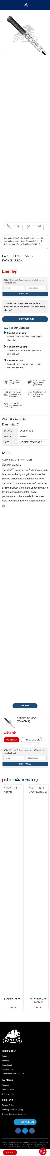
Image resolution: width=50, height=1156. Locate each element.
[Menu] (4, 5)
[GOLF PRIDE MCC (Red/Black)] (37, 890)
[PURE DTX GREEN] (12, 890)
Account (5, 1085)
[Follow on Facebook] (18, 1131)
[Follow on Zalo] (25, 1131)
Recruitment (7, 1065)
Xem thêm (25, 706)
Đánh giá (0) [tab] (10, 424)
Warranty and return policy (12, 1109)
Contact (5, 1056)
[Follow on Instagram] (32, 1131)
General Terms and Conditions (14, 1114)
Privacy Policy (8, 1105)
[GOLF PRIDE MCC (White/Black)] (9, 722)
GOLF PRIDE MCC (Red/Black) (37, 1000)
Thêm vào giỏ (33, 740)
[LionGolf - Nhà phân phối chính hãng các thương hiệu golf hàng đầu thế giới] (26, 5)
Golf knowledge (8, 1094)
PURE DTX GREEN (12, 999)
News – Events (8, 1089)
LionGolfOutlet (8, 1069)
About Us (6, 1061)
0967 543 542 (26, 319)
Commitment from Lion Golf (13, 1074)
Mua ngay (11, 740)
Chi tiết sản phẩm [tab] (14, 419)
